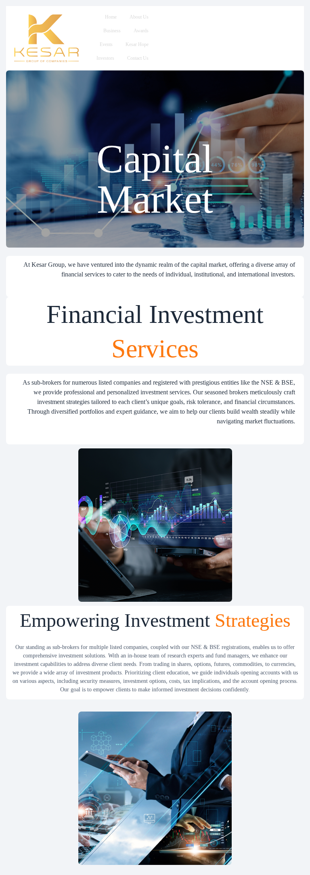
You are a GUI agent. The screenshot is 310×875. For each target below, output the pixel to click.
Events (106, 44)
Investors (105, 58)
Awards (141, 30)
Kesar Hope (137, 44)
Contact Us (138, 58)
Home (111, 17)
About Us (139, 17)
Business (112, 30)
